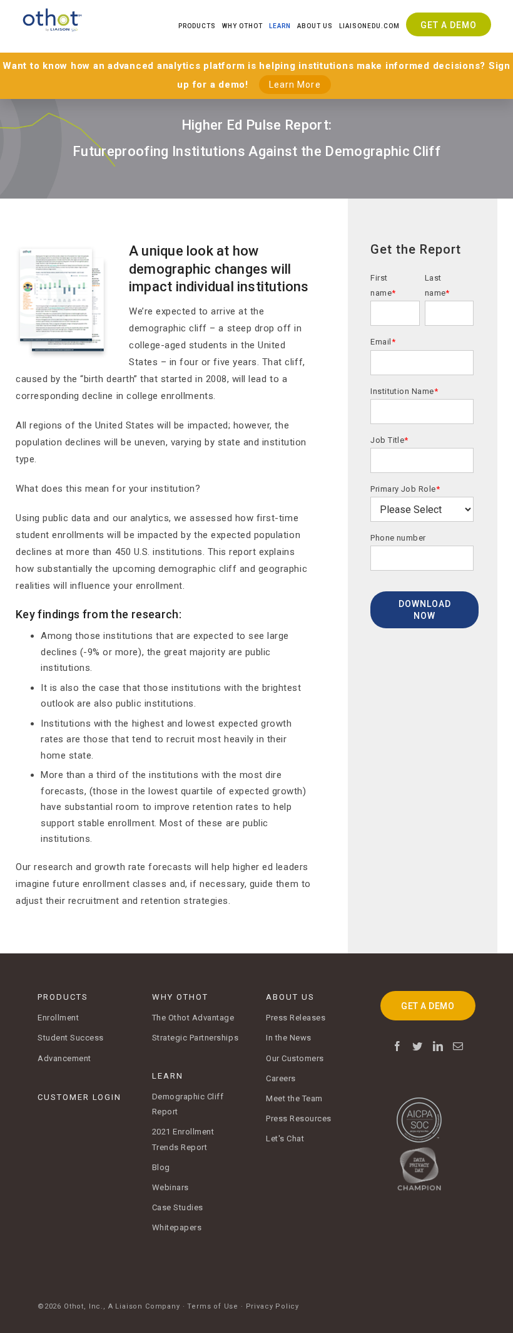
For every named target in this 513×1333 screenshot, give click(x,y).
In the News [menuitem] (289, 1037)
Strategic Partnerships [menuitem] (195, 1037)
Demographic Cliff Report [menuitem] (188, 1104)
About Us (315, 26)
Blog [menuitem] (161, 1167)
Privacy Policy (273, 1306)
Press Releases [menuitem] (295, 1017)
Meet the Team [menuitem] (294, 1098)
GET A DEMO (427, 1006)
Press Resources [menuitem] (299, 1118)
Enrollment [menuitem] (58, 1017)
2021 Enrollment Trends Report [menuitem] (183, 1139)
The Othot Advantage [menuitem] (193, 1017)
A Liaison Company (144, 1306)
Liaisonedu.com (369, 26)
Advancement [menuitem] (64, 1058)
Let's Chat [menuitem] (285, 1138)
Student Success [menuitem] (71, 1037)
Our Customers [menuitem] (295, 1058)
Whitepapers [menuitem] (177, 1227)
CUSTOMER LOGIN (79, 1097)
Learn (280, 26)
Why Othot (242, 26)
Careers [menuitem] (281, 1078)
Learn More (295, 85)
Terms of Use (212, 1306)
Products (197, 26)
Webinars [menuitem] (170, 1187)
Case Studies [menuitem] (177, 1207)
